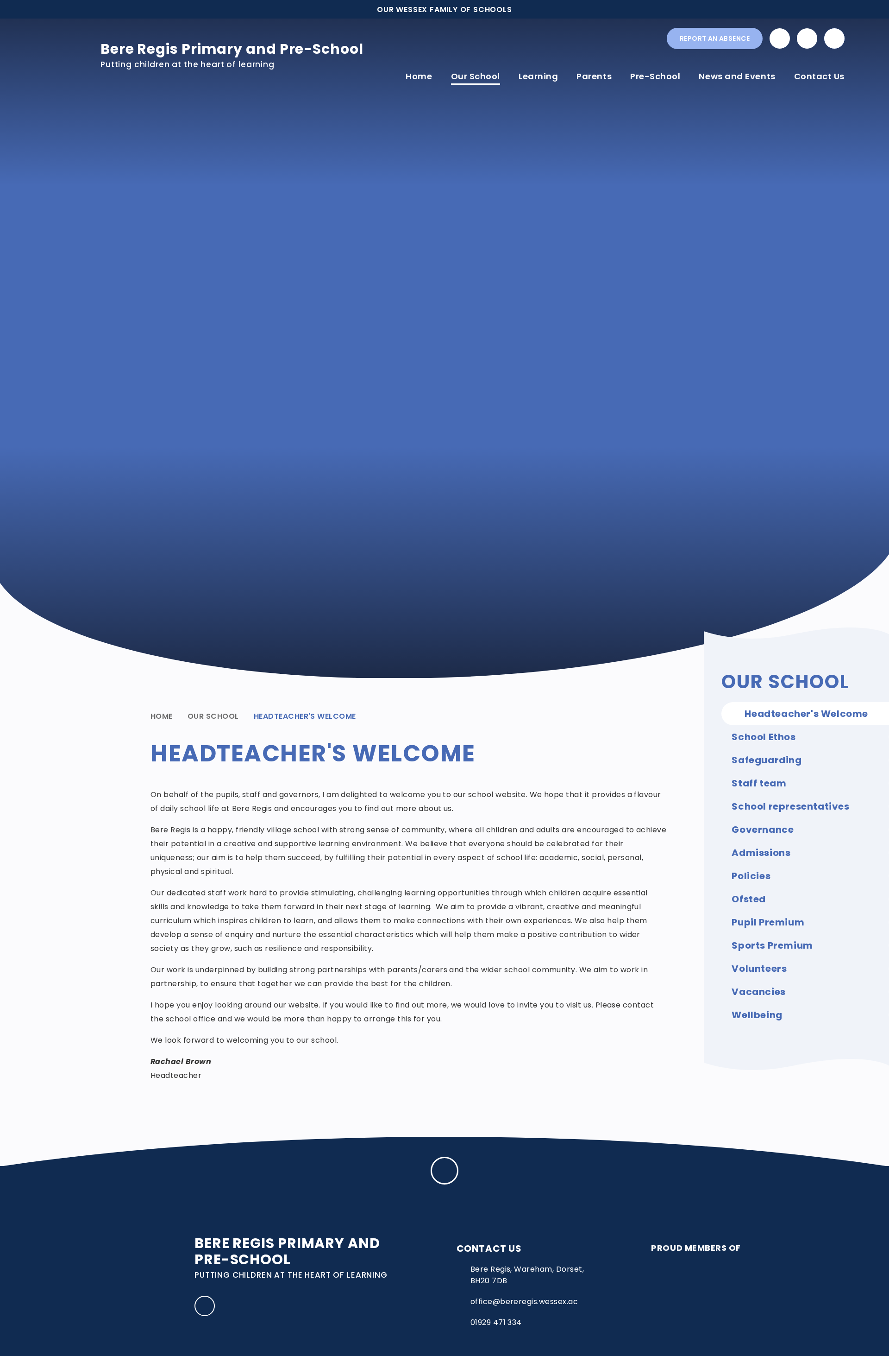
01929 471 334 (496, 1322)
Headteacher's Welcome (305, 716)
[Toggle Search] (834, 38)
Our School (213, 716)
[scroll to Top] (444, 1171)
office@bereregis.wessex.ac (524, 1301)
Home (161, 716)
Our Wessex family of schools (444, 9)
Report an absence (715, 38)
